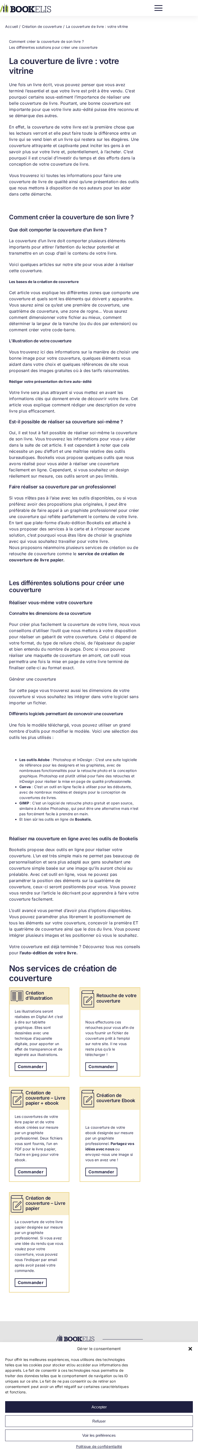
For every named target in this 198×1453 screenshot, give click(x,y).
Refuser (99, 1421)
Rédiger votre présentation (33, 381)
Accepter (99, 1407)
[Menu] (158, 7)
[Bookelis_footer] (75, 1336)
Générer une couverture (32, 679)
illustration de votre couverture (41, 340)
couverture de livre (38, 103)
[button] (190, 1348)
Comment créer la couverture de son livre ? (46, 41)
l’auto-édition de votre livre (48, 952)
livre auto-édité (78, 109)
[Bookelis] (25, 5)
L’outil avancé (22, 910)
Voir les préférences (99, 1435)
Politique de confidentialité (99, 1446)
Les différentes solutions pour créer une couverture (53, 47)
